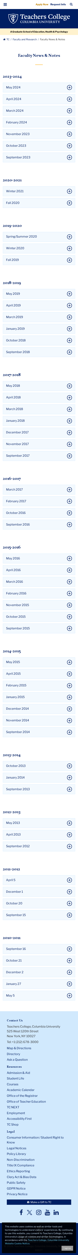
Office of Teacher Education (26, 1101)
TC (8, 39)
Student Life (15, 1078)
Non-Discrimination (20, 1160)
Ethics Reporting (18, 1171)
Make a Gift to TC (40, 1202)
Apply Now (42, 4)
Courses (12, 1084)
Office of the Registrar (22, 1096)
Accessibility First (19, 1119)
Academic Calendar (20, 1090)
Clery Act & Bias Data (21, 1177)
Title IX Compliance (20, 1165)
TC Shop (13, 1124)
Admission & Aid (18, 1073)
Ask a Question (17, 1059)
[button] (5, 4)
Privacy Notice (17, 1194)
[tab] (39, 87)
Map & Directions (19, 1048)
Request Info (58, 4)
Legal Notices (16, 1148)
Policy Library (16, 1154)
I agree (67, 1248)
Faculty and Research (25, 39)
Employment (16, 1113)
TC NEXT (13, 1107)
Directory (13, 1054)
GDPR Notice (16, 1188)
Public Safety (16, 1182)
